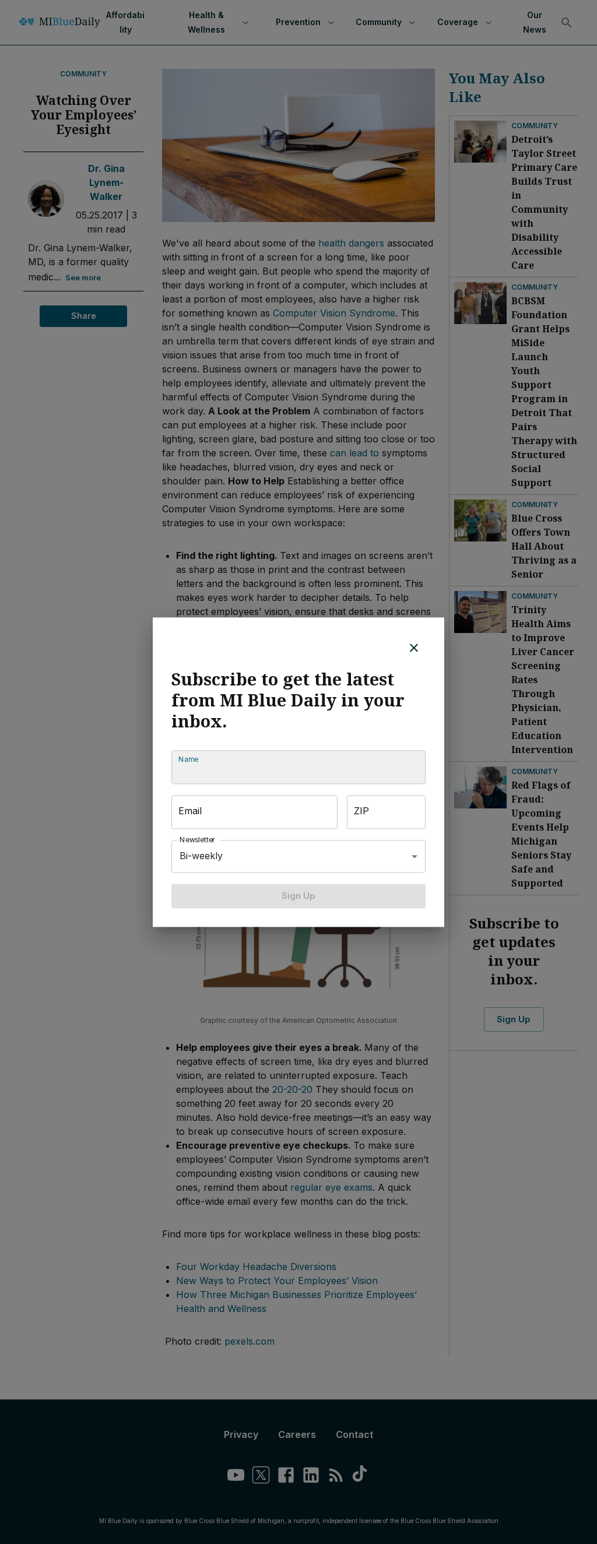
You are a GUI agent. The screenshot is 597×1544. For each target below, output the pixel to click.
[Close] (414, 647)
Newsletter (198, 839)
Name (188, 759)
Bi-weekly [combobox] (201, 855)
